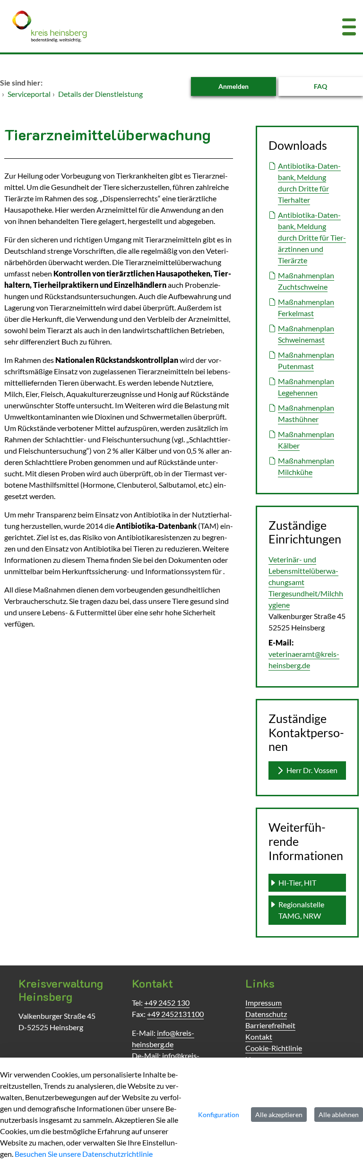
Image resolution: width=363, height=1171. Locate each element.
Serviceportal (29, 93)
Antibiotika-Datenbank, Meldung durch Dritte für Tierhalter (309, 182)
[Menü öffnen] (349, 26)
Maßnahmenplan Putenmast (306, 360)
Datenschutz (266, 1013)
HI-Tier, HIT (297, 882)
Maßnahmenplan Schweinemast (306, 334)
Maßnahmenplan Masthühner (306, 413)
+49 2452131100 (175, 1013)
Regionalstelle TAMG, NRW (302, 910)
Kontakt (258, 1036)
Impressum (263, 1002)
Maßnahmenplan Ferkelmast (306, 307)
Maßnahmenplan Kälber (306, 440)
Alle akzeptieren (278, 1115)
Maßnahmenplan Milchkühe (306, 466)
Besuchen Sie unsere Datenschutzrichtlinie (84, 1153)
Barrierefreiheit (270, 1025)
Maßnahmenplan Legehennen (306, 387)
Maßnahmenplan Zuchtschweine (306, 281)
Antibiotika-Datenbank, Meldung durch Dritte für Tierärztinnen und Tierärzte (312, 237)
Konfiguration (218, 1115)
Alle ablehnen (339, 1115)
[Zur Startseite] (151, 26)
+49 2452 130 (167, 1002)
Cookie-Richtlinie (273, 1047)
